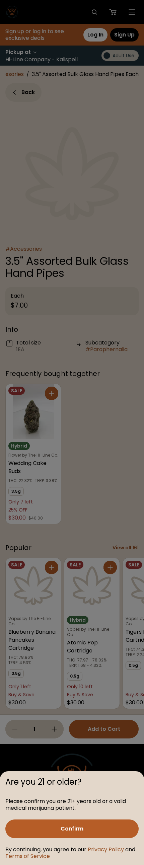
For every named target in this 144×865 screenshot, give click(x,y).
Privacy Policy (106, 849)
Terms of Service (27, 856)
